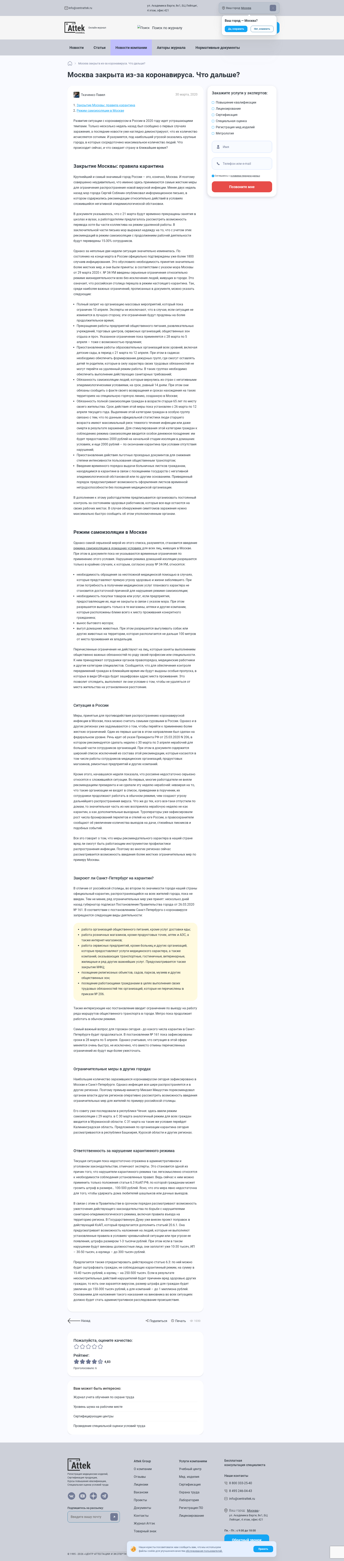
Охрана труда (189, 1492)
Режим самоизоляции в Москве (100, 110)
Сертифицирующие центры (93, 1416)
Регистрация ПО (191, 1508)
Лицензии (141, 1484)
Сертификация (226, 115)
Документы (142, 1508)
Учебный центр (190, 1469)
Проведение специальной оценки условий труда (109, 1426)
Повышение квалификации (236, 102)
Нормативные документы (217, 47)
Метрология (225, 133)
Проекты (140, 1500)
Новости (76, 47)
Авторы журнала (171, 47)
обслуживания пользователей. (204, 1550)
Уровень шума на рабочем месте (97, 1407)
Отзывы (140, 1477)
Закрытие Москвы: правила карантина (106, 105)
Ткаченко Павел (93, 95)
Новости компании (131, 47)
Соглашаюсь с (237, 176)
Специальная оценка (231, 121)
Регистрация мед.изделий (235, 127)
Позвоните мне (242, 187)
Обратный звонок (247, 1540)
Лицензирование (228, 109)
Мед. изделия (189, 1477)
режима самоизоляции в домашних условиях (107, 548)
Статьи (100, 47)
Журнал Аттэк (144, 1523)
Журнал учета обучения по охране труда (103, 1397)
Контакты (141, 1516)
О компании (143, 1469)
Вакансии (141, 1492)
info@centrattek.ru (80, 8)
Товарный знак (145, 1531)
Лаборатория (189, 1500)
